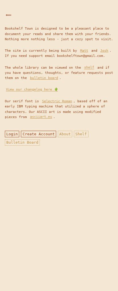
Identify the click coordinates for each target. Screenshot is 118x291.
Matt (84, 51)
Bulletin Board (22, 142)
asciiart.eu (41, 117)
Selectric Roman (57, 101)
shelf (89, 67)
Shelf (81, 134)
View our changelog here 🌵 (32, 90)
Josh (104, 51)
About (65, 134)
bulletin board (44, 78)
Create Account (39, 134)
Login (12, 134)
